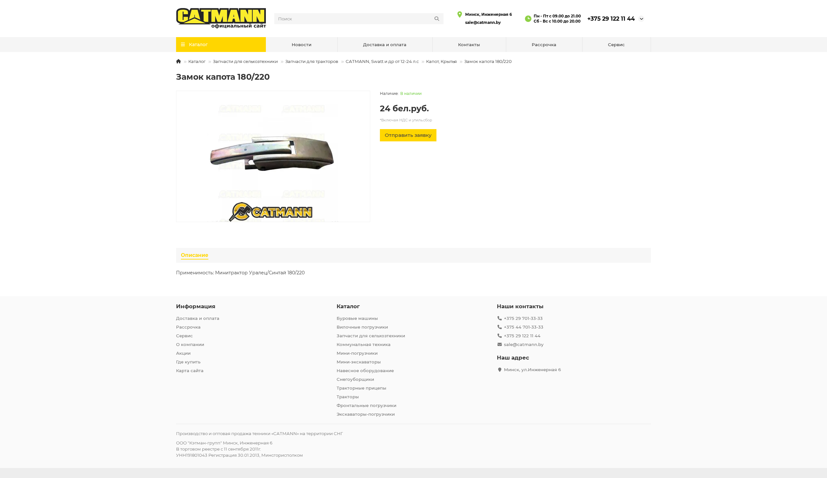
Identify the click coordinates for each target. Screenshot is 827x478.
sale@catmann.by (483, 22)
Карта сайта (190, 370)
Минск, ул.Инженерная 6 (532, 369)
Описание (194, 255)
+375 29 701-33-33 (523, 318)
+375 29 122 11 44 (611, 18)
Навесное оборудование (365, 370)
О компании (190, 344)
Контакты (469, 44)
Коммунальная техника (364, 344)
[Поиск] (436, 19)
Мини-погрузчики (357, 353)
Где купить (188, 361)
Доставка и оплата (384, 44)
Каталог (196, 61)
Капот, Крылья (441, 61)
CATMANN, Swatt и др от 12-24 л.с (382, 61)
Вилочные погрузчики (362, 327)
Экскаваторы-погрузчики (366, 414)
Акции (183, 353)
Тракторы (348, 396)
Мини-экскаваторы (359, 361)
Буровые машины (357, 318)
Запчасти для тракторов (311, 61)
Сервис (616, 44)
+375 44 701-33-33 (523, 327)
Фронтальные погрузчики (366, 405)
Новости (301, 44)
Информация (195, 306)
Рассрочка (544, 44)
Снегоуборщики (355, 379)
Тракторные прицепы (361, 388)
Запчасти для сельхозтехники (245, 61)
